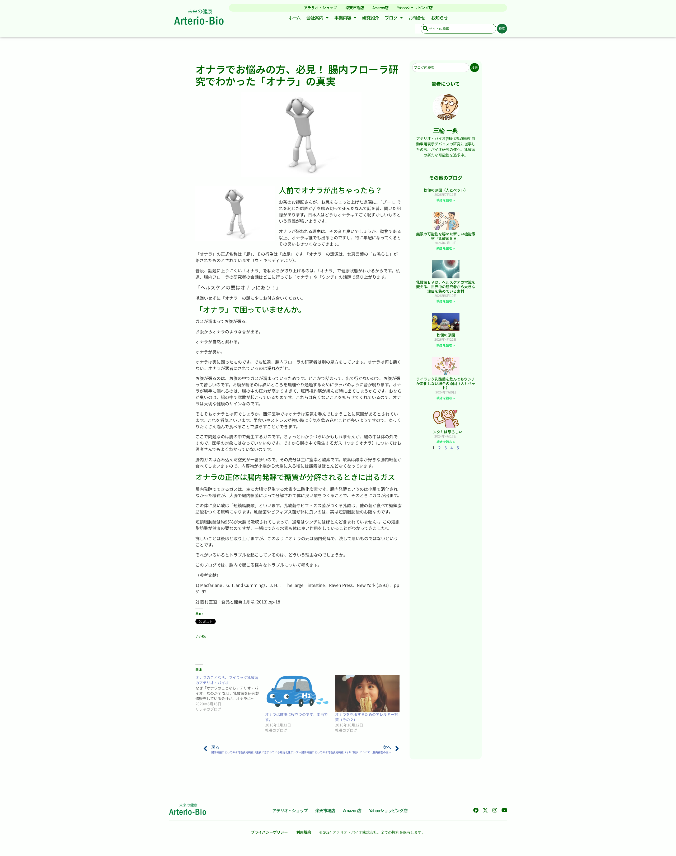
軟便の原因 (445, 334)
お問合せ (417, 17)
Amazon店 (380, 7)
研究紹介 (370, 17)
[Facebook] (475, 810)
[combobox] (458, 29)
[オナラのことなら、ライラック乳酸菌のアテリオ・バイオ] (230, 693)
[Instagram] (494, 810)
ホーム (294, 17)
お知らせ (439, 17)
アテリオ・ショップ (320, 7)
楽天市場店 (354, 7)
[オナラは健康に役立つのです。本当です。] (297, 693)
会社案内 (314, 17)
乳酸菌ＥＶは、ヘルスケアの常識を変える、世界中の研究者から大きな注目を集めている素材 (445, 286)
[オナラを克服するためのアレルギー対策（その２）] (367, 693)
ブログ (391, 17)
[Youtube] (504, 810)
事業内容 (342, 17)
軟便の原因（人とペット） (446, 190)
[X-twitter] (485, 810)
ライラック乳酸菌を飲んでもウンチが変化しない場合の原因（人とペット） (445, 383)
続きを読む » (445, 200)
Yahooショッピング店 (415, 7)
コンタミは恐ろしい (445, 431)
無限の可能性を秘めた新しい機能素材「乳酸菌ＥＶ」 (445, 236)
